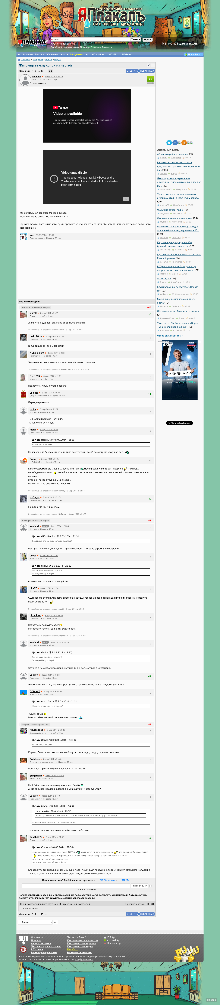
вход (193, 43)
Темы (134, 39)
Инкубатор (76, 54)
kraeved (164, 274)
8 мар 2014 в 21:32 (51, 392)
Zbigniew (164, 213)
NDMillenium (37, 352)
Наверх (211, 999)
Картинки (179, 249)
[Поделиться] (148, 65)
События (176, 237)
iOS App (111, 937)
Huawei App (114, 943)
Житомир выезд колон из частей (45, 65)
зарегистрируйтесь (50, 898)
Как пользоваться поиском (82, 940)
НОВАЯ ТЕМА (147, 70)
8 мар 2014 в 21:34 (50, 459)
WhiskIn (164, 294)
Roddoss (35, 759)
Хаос (63, 54)
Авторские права (41, 943)
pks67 (33, 588)
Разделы (28, 54)
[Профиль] (25, 79)
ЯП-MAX (127, 54)
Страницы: (25, 71)
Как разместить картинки (81, 943)
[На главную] (19, 54)
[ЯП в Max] (191, 142)
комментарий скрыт (36, 307)
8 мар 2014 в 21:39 (56, 730)
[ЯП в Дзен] (179, 142)
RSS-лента (37, 949)
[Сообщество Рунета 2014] (196, 954)
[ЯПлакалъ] (33, 43)
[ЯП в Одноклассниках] (184, 142)
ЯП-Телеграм (107, 880)
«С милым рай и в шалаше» (172, 154)
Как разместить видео (80, 946)
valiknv (34, 674)
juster (33, 429)
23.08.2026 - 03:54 (45, 235)
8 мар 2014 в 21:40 (52, 759)
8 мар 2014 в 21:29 (54, 76)
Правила (96, 47)
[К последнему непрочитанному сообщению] (50, 70)
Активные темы (70, 47)
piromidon (35, 615)
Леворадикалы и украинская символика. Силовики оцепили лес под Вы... (179, 182)
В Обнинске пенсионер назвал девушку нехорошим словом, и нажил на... (179, 166)
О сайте (55, 47)
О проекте (37, 937)
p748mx (164, 262)
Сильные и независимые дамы (174, 218)
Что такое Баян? (76, 937)
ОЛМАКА (35, 691)
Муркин (164, 222)
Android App (114, 940)
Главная (25, 59)
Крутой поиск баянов (63, 43)
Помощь (85, 47)
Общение (51, 54)
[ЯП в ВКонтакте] (175, 142)
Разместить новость (79, 952)
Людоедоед (36, 729)
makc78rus (36, 336)
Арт (87, 54)
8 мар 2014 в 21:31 (49, 313)
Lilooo (33, 555)
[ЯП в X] (188, 142)
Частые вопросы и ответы (46, 946)
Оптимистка (164, 278)
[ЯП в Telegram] (169, 142)
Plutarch (164, 237)
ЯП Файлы (98, 54)
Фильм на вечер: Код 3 (170, 209)
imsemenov (165, 249)
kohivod (36, 76)
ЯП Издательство (180, 294)
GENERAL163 (166, 189)
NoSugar (35, 497)
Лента (38, 54)
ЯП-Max (126, 880)
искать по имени (87, 889)
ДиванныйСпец (167, 318)
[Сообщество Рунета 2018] (178, 954)
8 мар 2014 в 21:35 (54, 615)
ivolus (33, 409)
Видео (57, 59)
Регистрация (173, 43)
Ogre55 (163, 173)
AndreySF (164, 205)
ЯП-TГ (112, 54)
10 (42, 71)
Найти (147, 39)
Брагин (163, 157)
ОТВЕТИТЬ (132, 70)
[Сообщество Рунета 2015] (187, 954)
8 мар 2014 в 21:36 (50, 675)
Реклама (107, 47)
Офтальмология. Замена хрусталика (178, 311)
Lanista (34, 392)
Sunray (34, 459)
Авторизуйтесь (138, 895)
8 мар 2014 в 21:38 (53, 691)
